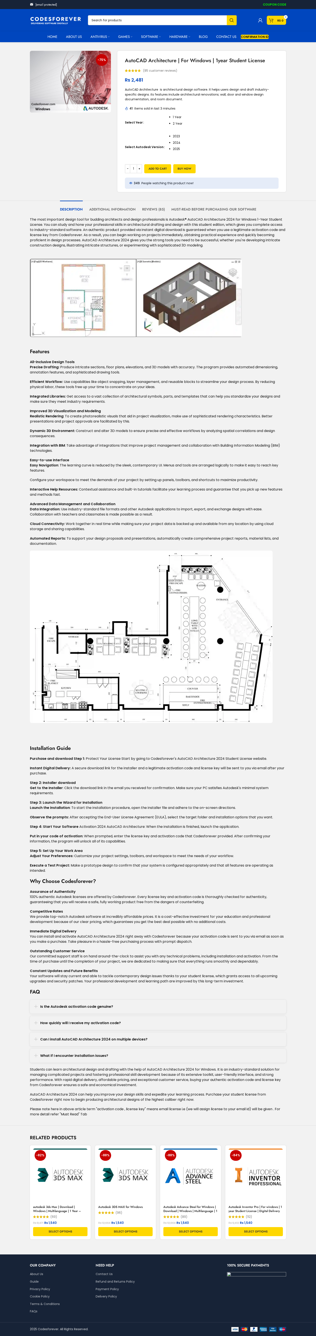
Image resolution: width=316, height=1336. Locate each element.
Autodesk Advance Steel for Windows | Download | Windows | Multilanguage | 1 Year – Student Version (190, 1211)
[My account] (260, 20)
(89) (184, 1216)
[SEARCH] (232, 20)
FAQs (33, 1311)
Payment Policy (107, 1289)
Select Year (134, 122)
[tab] (71, 207)
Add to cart (158, 169)
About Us (36, 1274)
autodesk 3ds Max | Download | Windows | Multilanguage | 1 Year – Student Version (57, 1211)
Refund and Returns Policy (115, 1282)
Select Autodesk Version (144, 147)
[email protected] (46, 4)
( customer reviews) (160, 70)
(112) (249, 1216)
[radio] (226, 117)
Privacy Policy (40, 1289)
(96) (118, 1212)
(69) (53, 1216)
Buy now (184, 169)
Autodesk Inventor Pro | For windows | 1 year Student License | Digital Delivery (255, 1209)
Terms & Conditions (45, 1304)
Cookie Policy (40, 1296)
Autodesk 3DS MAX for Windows (120, 1207)
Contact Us (104, 1274)
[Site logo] (57, 20)
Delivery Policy (106, 1296)
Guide (34, 1282)
